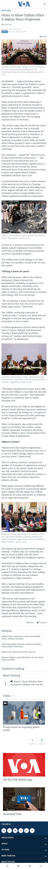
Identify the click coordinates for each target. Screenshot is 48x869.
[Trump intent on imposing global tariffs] (24, 713)
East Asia (6, 11)
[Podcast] (32, 830)
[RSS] (26, 830)
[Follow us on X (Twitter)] (9, 830)
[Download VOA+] (24, 799)
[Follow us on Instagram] (20, 830)
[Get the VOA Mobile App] (24, 765)
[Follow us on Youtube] (15, 830)
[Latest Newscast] (7, 866)
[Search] (40, 866)
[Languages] (29, 866)
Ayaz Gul (8, 24)
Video (6, 696)
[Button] (43, 36)
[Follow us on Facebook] (3, 830)
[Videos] (18, 866)
